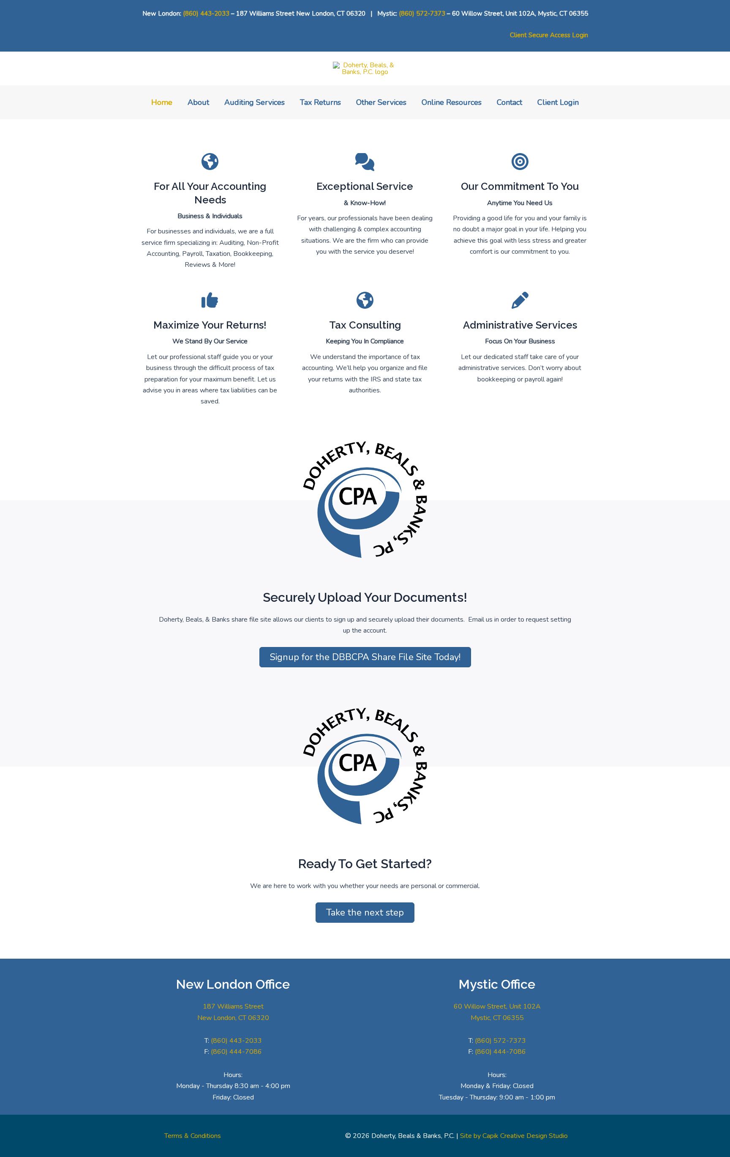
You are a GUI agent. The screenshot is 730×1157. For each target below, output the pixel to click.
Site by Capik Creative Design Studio (514, 1136)
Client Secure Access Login (549, 35)
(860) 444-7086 (236, 1051)
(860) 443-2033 (206, 13)
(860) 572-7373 (422, 13)
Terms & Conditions (192, 1136)
